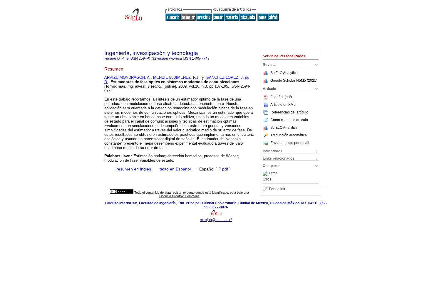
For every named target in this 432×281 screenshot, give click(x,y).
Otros (273, 173)
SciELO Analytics (283, 73)
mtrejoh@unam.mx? (216, 220)
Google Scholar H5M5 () (293, 80)
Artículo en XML (283, 105)
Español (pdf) (281, 97)
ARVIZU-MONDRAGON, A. (127, 77)
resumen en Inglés (133, 169)
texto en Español (175, 169)
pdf (225, 169)
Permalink (277, 189)
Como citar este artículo (289, 120)
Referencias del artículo (289, 112)
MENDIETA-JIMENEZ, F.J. (176, 77)
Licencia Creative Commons (179, 196)
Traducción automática (288, 135)
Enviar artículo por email (289, 143)
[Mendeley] (266, 173)
